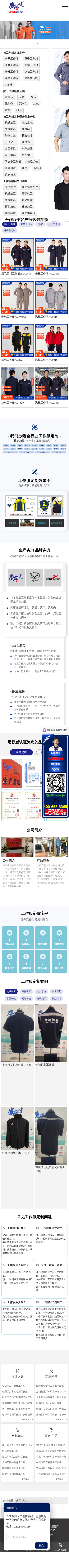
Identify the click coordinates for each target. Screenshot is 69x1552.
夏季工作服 (31, 58)
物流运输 (32, 161)
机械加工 (10, 122)
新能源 (37, 168)
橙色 (19, 110)
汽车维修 (27, 148)
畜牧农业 (10, 206)
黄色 (7, 110)
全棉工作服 (11, 71)
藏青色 (9, 97)
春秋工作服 (11, 58)
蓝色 (22, 97)
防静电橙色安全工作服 (13, 1468)
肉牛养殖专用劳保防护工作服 (17, 1445)
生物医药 (10, 129)
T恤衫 (8, 84)
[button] (28, 43)
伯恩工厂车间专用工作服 (15, 1391)
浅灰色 (9, 103)
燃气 (24, 168)
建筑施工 (27, 142)
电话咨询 (60, 1550)
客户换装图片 (30, 187)
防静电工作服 (13, 161)
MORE (25, 1419)
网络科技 (10, 213)
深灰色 (23, 103)
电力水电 (27, 122)
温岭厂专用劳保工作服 (13, 1474)
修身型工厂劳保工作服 (13, 1385)
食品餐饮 (10, 148)
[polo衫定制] (34, 30)
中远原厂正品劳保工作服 (49, 1462)
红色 (36, 103)
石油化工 (10, 142)
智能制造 (10, 135)
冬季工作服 (11, 78)
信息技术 (10, 174)
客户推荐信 (28, 213)
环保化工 (27, 193)
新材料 (26, 129)
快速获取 (19, 440)
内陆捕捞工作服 (10, 1451)
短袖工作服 (31, 65)
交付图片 (10, 187)
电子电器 (10, 155)
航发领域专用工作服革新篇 (50, 1385)
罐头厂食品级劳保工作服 (15, 1456)
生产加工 (27, 155)
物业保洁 (56, 998)
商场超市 (10, 168)
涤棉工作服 (31, 71)
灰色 (33, 97)
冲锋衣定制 (31, 78)
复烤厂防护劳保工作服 (13, 1462)
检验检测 (27, 135)
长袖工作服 (11, 65)
